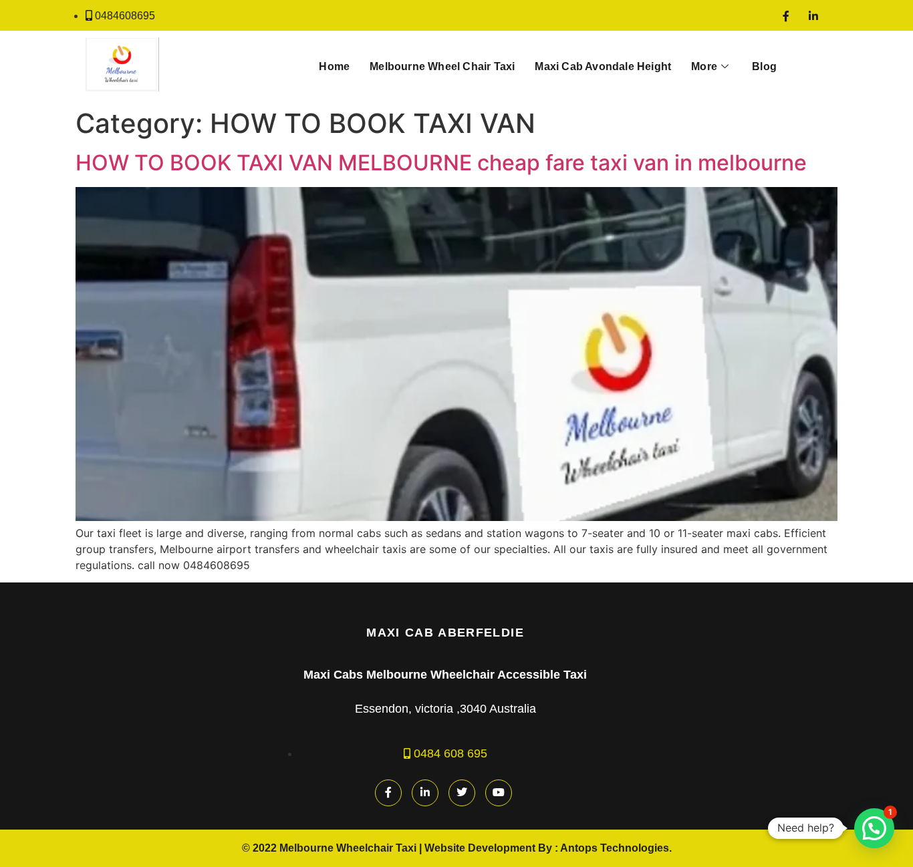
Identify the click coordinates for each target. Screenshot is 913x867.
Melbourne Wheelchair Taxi (347, 848)
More (704, 66)
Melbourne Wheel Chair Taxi (442, 66)
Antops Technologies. (616, 848)
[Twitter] (461, 792)
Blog (764, 66)
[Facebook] (786, 15)
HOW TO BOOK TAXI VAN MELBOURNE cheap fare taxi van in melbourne (441, 163)
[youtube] (498, 792)
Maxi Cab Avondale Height (603, 66)
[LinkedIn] (813, 15)
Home (334, 66)
